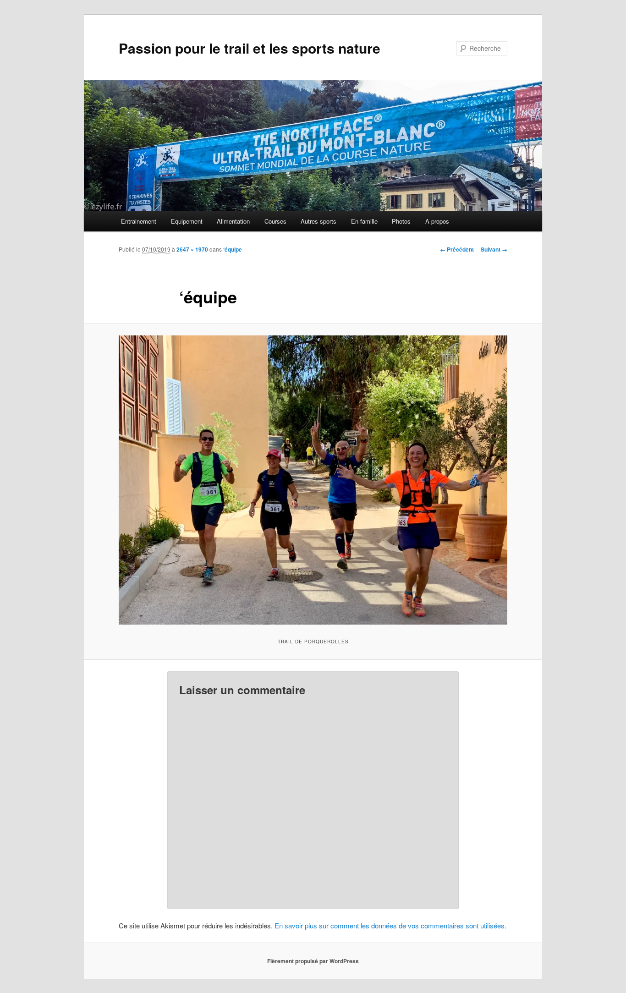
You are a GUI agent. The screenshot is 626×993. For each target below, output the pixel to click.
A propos (437, 221)
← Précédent (457, 249)
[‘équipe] (313, 480)
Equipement (187, 221)
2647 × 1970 (192, 249)
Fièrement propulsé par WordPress (313, 961)
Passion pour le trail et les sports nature (249, 48)
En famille (364, 221)
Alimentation (233, 221)
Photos (401, 221)
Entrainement (138, 221)
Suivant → (494, 249)
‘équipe (232, 249)
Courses (275, 221)
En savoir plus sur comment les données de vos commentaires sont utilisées (390, 925)
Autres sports (318, 221)
